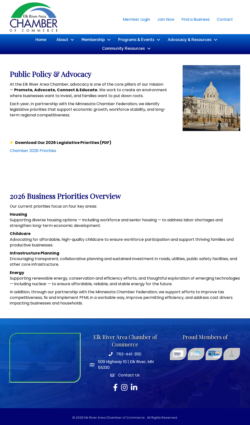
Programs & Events (136, 39)
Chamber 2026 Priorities (33, 150)
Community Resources (123, 48)
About (62, 39)
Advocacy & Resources (189, 39)
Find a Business (195, 19)
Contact (225, 19)
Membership (93, 39)
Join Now (165, 19)
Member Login (136, 19)
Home (40, 39)
